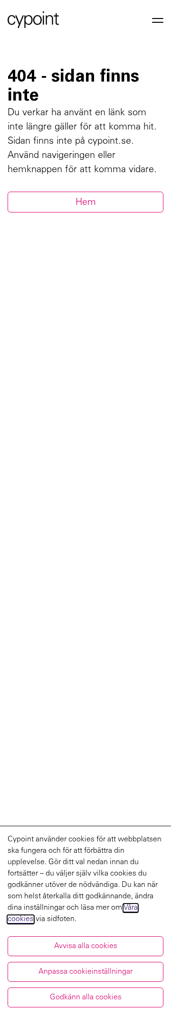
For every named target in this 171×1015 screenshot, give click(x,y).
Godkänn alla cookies (86, 997)
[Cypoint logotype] (33, 20)
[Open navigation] (157, 20)
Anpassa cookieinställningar (85, 972)
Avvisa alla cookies (85, 946)
